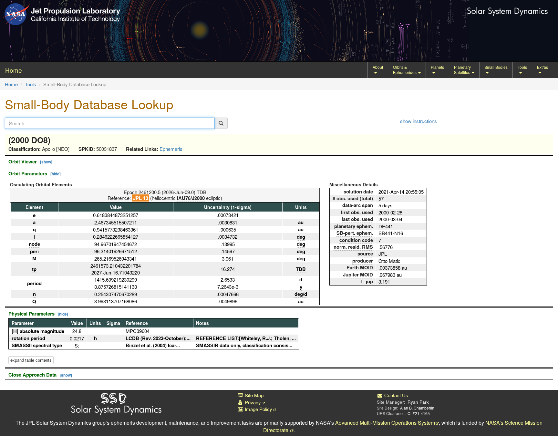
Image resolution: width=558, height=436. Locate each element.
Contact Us (395, 395)
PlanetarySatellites (462, 69)
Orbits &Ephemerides (405, 69)
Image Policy (257, 409)
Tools (522, 67)
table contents (31, 360)
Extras (542, 67)
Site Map (253, 395)
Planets (437, 67)
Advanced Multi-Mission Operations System (385, 422)
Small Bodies (496, 67)
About (378, 67)
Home (11, 84)
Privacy (252, 402)
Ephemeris (171, 148)
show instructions (418, 121)
